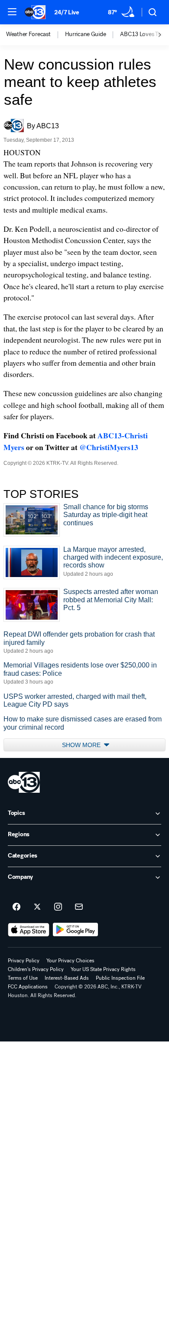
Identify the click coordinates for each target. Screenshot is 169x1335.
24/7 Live (66, 12)
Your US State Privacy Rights (103, 969)
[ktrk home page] (24, 782)
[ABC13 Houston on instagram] (58, 907)
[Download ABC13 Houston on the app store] (28, 930)
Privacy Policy (23, 960)
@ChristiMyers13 (108, 447)
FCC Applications (28, 986)
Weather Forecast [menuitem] (28, 34)
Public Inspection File (120, 978)
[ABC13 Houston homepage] (35, 12)
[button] (12, 11)
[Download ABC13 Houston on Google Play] (75, 930)
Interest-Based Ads (67, 978)
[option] (35, 34)
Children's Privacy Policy (36, 969)
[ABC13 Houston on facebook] (16, 907)
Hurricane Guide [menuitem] (85, 34)
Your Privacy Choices (70, 960)
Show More (82, 744)
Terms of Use (23, 978)
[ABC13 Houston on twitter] (37, 907)
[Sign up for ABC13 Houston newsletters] (79, 907)
